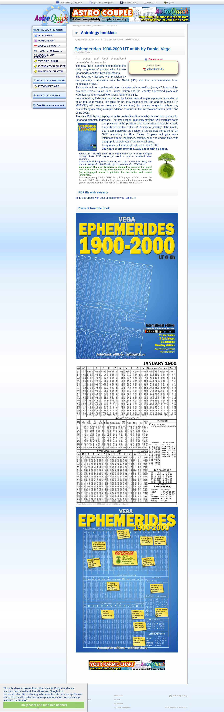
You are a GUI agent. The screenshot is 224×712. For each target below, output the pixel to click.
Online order (155, 59)
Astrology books (79, 26)
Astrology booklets (99, 32)
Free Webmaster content (50, 105)
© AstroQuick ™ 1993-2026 (176, 707)
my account (118, 703)
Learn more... (22, 700)
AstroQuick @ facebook (71, 2)
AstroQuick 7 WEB (48, 86)
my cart (170, 2)
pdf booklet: (155, 69)
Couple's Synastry (49, 46)
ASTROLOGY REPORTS (49, 30)
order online (118, 696)
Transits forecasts (49, 51)
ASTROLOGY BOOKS (48, 95)
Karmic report (46, 41)
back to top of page (179, 696)
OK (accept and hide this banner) (44, 705)
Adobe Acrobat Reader (100, 164)
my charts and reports (102, 2)
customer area (130, 2)
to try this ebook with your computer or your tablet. (105, 197)
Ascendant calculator (51, 66)
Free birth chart (47, 61)
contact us (152, 2)
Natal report (45, 35)
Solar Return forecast (44, 56)
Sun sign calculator (50, 71)
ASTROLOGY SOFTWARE (50, 80)
